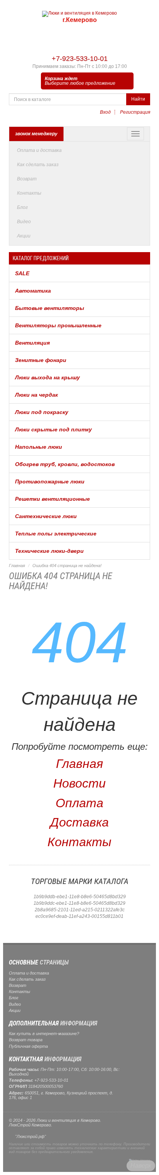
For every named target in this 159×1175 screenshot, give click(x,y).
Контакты (29, 193)
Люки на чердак (36, 395)
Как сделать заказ (38, 164)
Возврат (27, 179)
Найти (138, 99)
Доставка (79, 822)
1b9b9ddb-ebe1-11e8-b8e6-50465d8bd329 (80, 896)
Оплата (79, 803)
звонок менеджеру (36, 133)
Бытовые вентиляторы (49, 308)
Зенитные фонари (40, 360)
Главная (17, 565)
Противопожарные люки (50, 481)
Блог (22, 207)
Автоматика (33, 291)
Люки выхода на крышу (47, 377)
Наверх (140, 1165)
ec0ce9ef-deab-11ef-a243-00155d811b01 (79, 916)
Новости (79, 783)
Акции (23, 236)
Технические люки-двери (49, 551)
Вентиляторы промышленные (58, 325)
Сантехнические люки (46, 516)
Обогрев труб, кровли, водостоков (65, 464)
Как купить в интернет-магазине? (44, 1033)
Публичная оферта (28, 1046)
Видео (24, 221)
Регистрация (135, 112)
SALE (22, 273)
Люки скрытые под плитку (53, 429)
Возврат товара (25, 1039)
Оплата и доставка (39, 150)
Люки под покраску (41, 412)
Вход (105, 112)
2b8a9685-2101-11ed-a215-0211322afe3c (80, 909)
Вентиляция (32, 343)
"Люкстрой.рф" (30, 1136)
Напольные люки (38, 447)
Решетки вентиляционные (52, 499)
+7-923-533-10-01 (80, 58)
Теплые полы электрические (55, 533)
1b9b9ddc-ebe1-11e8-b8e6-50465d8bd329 (79, 903)
